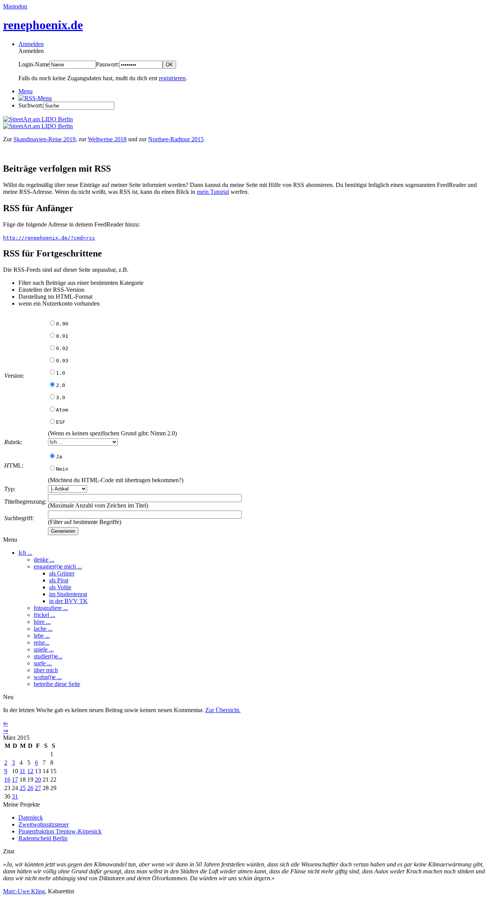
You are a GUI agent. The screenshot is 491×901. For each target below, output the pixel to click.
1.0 (60, 373)
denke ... (44, 559)
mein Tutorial (213, 191)
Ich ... (25, 552)
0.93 (62, 361)
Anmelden (31, 44)
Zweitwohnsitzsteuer (43, 824)
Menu (25, 91)
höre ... (42, 621)
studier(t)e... (48, 656)
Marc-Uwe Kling (24, 891)
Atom (62, 410)
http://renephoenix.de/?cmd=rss (49, 238)
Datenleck (30, 817)
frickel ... (44, 615)
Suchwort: (30, 105)
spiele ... (44, 649)
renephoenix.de (43, 25)
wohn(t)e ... (48, 677)
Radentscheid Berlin (43, 838)
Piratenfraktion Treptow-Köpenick (60, 831)
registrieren (172, 78)
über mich (46, 670)
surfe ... (43, 663)
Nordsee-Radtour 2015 (176, 139)
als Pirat (58, 580)
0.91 (62, 336)
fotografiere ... (51, 608)
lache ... (43, 628)
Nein (62, 469)
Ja (59, 457)
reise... (41, 642)
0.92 (62, 348)
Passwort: (107, 64)
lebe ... (42, 635)
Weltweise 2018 (107, 139)
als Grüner (61, 573)
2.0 (60, 385)
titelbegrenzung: (25, 501)
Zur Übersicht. (223, 710)
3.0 (60, 397)
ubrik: (13, 442)
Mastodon (15, 6)
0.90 (62, 324)
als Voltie (60, 587)
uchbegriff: (19, 518)
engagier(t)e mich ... (58, 566)
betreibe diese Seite (57, 684)
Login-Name (33, 64)
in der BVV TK (68, 601)
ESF (60, 422)
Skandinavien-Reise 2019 (44, 139)
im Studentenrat (68, 594)
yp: (9, 489)
